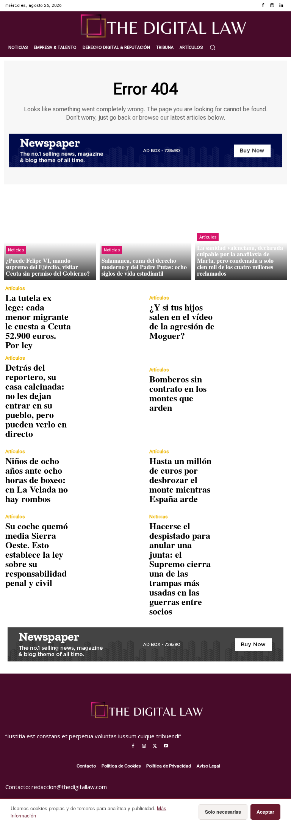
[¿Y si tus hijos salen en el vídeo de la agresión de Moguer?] (251, 318)
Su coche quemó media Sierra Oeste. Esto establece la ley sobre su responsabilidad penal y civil (36, 554)
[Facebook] (263, 5)
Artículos (207, 237)
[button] (213, 47)
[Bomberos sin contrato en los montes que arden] (251, 390)
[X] (155, 746)
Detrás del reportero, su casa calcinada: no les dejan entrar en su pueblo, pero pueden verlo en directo (36, 400)
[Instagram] (272, 5)
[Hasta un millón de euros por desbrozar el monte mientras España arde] (251, 476)
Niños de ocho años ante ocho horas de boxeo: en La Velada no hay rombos (36, 479)
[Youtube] (166, 746)
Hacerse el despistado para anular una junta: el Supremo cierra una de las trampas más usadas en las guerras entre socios (180, 568)
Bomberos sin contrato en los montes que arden (178, 393)
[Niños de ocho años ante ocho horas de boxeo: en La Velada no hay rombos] (108, 476)
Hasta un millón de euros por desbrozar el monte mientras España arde (180, 479)
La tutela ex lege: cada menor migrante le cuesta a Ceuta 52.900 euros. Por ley (38, 321)
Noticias (16, 250)
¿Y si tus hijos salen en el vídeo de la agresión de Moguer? (181, 321)
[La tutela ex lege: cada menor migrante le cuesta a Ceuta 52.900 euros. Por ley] (108, 318)
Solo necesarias (223, 811)
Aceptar (265, 811)
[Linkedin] (281, 5)
